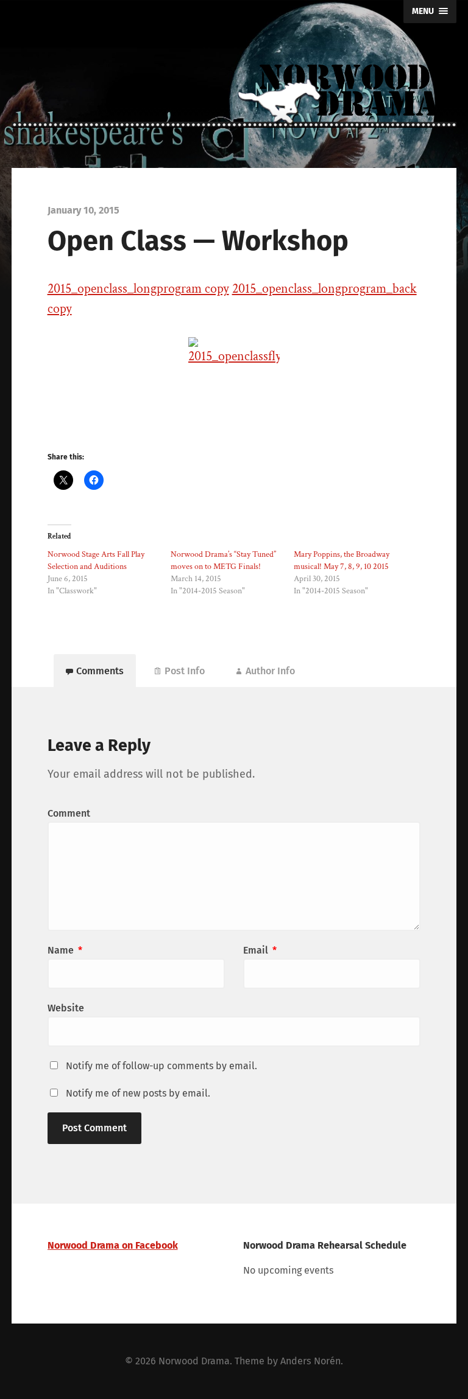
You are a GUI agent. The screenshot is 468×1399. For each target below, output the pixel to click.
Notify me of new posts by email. (138, 1093)
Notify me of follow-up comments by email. (161, 1066)
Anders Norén (310, 1361)
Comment (69, 813)
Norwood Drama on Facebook (113, 1245)
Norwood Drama (194, 1361)
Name (65, 950)
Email (260, 950)
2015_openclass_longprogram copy (138, 289)
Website (66, 1008)
